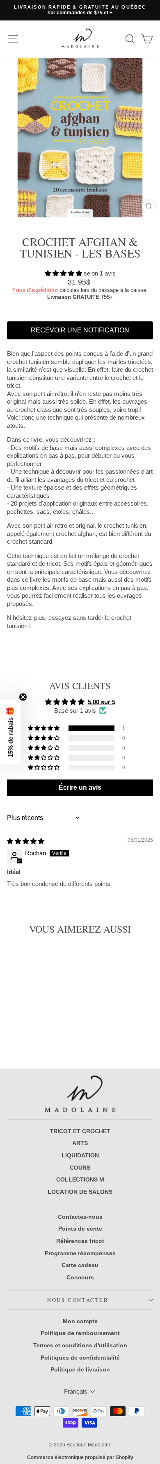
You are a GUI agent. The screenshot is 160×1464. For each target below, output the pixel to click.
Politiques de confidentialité (80, 1357)
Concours (80, 1277)
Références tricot (80, 1241)
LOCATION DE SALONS (80, 1191)
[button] (64, 273)
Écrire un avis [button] (80, 787)
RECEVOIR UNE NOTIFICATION (80, 330)
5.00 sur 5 (101, 701)
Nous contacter (77, 1300)
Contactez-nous (80, 1216)
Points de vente (80, 1228)
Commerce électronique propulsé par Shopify (80, 1457)
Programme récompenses (80, 1253)
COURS (80, 1167)
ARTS (80, 1143)
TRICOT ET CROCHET (80, 1131)
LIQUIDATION (80, 1155)
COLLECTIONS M (80, 1179)
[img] (25, 841)
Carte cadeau (80, 1265)
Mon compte (80, 1321)
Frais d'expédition (35, 290)
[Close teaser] (23, 697)
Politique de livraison (80, 1369)
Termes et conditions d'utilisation (80, 1345)
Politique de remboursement (80, 1333)
